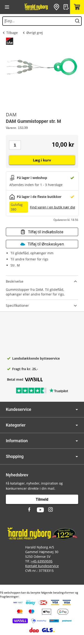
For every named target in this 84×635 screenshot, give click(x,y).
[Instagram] (50, 509)
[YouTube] (40, 509)
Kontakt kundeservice (42, 566)
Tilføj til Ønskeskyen (46, 244)
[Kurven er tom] (77, 7)
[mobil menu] (7, 7)
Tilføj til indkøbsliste (45, 231)
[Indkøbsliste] (66, 7)
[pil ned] (76, 409)
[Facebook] (29, 509)
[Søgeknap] (77, 21)
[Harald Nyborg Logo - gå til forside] (36, 7)
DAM (11, 114)
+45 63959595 (41, 561)
